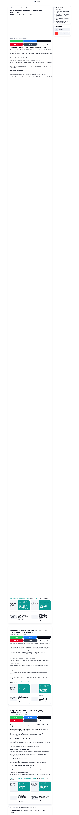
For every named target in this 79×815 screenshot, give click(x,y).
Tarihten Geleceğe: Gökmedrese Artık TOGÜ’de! (43, 606)
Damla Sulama (58, 9)
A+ (47, 44)
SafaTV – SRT (38, 598)
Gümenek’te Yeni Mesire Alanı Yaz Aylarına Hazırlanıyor (20, 598)
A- (40, 44)
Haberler (16, 7)
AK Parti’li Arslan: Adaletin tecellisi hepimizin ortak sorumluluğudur (43, 689)
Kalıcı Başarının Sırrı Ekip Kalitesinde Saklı (62, 19)
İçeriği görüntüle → (21, 619)
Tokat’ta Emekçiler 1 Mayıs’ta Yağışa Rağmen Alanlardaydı (23, 616)
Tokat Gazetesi (12, 7)
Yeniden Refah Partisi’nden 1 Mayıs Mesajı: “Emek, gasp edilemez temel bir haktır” (43, 616)
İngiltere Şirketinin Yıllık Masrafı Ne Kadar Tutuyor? (62, 12)
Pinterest (16, 44)
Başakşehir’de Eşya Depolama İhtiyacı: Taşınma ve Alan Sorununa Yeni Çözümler (63, 15)
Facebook (30, 41)
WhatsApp (16, 41)
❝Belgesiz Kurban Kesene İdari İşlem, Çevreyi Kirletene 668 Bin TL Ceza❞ (44, 698)
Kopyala (30, 44)
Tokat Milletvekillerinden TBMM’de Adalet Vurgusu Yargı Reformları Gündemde (23, 606)
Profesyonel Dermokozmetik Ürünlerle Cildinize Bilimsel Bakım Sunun (63, 22)
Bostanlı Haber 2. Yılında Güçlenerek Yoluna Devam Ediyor (44, 797)
